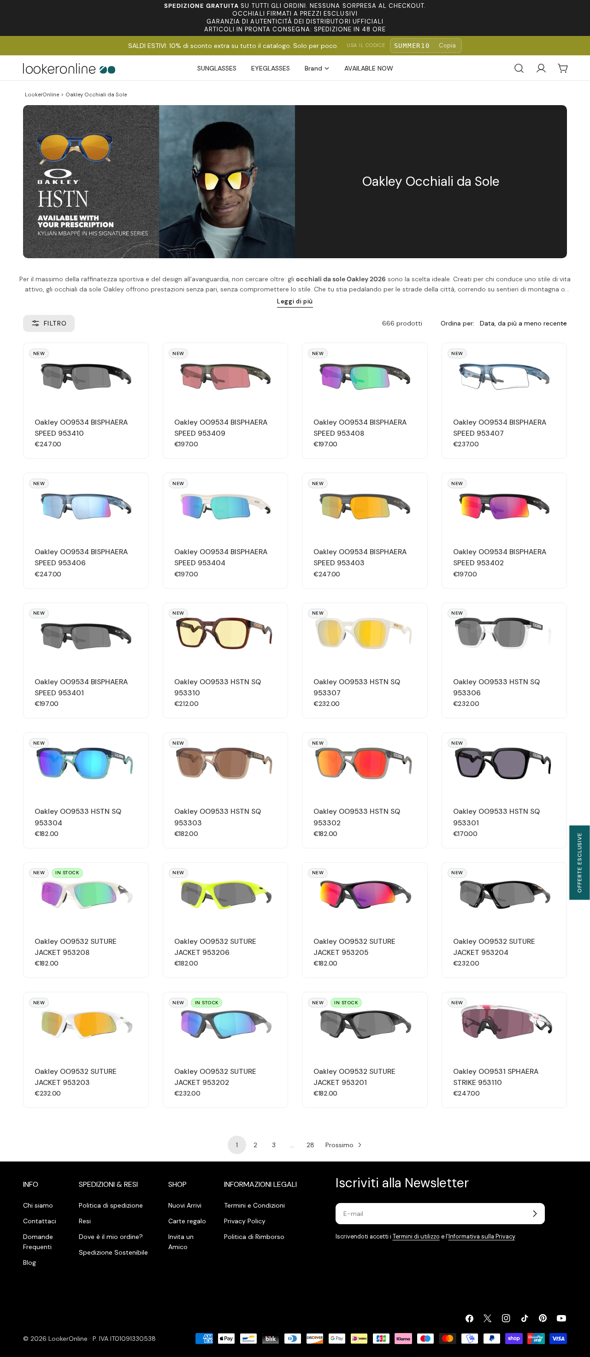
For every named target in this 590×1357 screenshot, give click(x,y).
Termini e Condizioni (254, 1205)
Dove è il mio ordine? (111, 1237)
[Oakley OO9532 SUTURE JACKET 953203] (86, 1023)
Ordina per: (457, 323)
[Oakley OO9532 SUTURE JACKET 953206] (225, 894)
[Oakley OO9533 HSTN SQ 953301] (504, 764)
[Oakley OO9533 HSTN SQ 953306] (504, 634)
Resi (85, 1221)
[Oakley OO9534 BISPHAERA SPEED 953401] (86, 634)
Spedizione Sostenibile (113, 1252)
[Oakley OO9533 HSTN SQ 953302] (364, 764)
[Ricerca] (519, 68)
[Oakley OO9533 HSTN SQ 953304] (86, 764)
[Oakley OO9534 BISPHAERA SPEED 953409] (225, 374)
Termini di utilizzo (416, 1236)
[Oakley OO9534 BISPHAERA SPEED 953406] (86, 504)
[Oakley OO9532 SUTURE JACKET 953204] (504, 894)
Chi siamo (38, 1205)
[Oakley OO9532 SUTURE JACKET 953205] (364, 894)
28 (310, 1145)
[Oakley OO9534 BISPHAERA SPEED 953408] (364, 374)
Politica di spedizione (111, 1205)
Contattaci (39, 1221)
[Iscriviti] (534, 1213)
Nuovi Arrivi (184, 1205)
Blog (29, 1262)
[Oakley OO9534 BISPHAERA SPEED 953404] (225, 504)
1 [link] (237, 1145)
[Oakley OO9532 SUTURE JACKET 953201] (364, 1023)
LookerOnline (42, 94)
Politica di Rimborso (254, 1237)
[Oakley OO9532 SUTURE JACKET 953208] (86, 894)
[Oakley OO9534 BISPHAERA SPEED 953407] (504, 374)
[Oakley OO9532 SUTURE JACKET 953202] (225, 1023)
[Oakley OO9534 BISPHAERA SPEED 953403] (364, 504)
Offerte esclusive (579, 862)
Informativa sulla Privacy (481, 1236)
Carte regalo (187, 1221)
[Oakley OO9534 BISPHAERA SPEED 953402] (504, 504)
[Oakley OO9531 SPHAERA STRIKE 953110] (504, 1023)
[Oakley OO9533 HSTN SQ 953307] (364, 634)
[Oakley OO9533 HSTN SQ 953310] (225, 634)
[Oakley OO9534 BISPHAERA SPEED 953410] (86, 374)
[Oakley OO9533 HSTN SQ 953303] (225, 764)
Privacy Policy (245, 1221)
